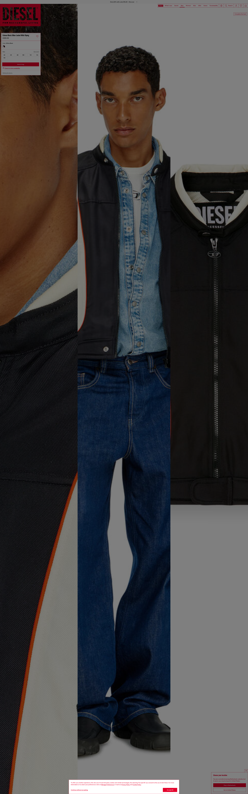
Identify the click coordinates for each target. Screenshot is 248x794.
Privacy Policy (125, 784)
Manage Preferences (107, 784)
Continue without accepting (79, 790)
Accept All (170, 790)
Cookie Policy (137, 784)
